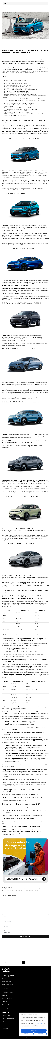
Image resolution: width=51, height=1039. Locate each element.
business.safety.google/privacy (37, 1026)
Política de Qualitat (7, 1005)
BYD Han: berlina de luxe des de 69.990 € (15, 83)
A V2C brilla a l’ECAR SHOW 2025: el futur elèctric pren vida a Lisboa (21, 890)
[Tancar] (47, 1014)
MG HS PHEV (29, 727)
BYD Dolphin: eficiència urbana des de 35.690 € (17, 80)
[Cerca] (24, 962)
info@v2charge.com (7, 984)
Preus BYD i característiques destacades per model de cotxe (18, 79)
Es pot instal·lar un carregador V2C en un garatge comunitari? (20, 109)
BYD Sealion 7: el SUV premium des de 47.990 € (17, 92)
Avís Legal (4, 995)
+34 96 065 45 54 (6, 981)
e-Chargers (5, 1021)
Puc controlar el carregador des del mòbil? (16, 115)
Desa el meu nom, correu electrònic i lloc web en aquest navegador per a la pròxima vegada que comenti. (26, 931)
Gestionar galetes (6, 1008)
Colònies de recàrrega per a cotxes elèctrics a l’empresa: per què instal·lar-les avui (24, 888)
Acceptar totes (34, 1030)
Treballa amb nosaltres (8, 1018)
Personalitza (40, 1033)
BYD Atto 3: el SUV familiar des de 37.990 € (15, 82)
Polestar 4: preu (30, 491)
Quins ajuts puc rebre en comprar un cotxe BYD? (17, 112)
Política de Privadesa (7, 992)
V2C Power (5, 1025)
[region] (33, 1024)
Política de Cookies (38, 1023)
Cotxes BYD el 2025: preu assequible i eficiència (15, 117)
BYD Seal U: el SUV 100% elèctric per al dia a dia (17, 88)
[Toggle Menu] (46, 3)
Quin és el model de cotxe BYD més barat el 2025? (17, 107)
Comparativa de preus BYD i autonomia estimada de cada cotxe (19, 94)
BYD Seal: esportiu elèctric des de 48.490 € (16, 86)
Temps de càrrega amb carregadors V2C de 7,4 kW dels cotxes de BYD (21, 98)
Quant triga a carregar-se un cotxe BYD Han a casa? (18, 110)
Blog (3, 1031)
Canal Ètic (4, 1001)
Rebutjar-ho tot (27, 1033)
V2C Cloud (5, 1028)
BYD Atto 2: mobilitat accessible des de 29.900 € (17, 91)
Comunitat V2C (6, 1015)
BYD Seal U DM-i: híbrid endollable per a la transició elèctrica (20, 89)
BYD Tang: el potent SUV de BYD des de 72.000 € (17, 85)
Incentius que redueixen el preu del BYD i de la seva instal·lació (19, 103)
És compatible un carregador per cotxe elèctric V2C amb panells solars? (23, 113)
